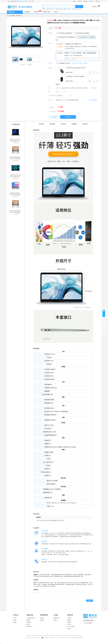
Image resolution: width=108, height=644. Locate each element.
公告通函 (69, 618)
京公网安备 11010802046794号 (50, 637)
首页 (8, 15)
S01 (80, 9)
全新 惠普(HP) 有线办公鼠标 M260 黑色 (76, 67)
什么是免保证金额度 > (93, 100)
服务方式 (28, 624)
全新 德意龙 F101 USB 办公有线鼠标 (75, 76)
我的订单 (80, 1)
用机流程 (28, 620)
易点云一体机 (59, 9)
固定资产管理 (46, 12)
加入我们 (15, 620)
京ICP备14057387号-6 (63, 637)
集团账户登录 (56, 618)
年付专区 (36, 12)
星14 (77, 9)
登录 (29, 1)
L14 (54, 9)
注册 (32, 1)
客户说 (56, 12)
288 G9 (73, 9)
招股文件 (69, 622)
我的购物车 (94, 6)
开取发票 (42, 620)
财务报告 (69, 620)
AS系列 (43, 9)
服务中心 (98, 1)
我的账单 (85, 1)
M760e (69, 9)
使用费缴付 (28, 622)
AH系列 (64, 9)
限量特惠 (27, 12)
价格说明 (42, 618)
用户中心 (91, 1)
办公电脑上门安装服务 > (83, 63)
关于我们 (15, 618)
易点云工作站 (49, 9)
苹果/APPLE (19, 15)
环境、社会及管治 (71, 626)
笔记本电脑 (12, 15)
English (74, 1)
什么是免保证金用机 (30, 618)
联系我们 (15, 622)
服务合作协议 (29, 626)
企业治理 (69, 624)
